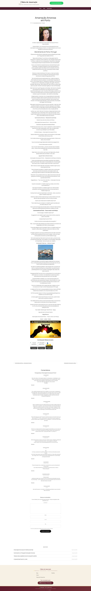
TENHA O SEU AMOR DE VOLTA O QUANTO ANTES (25, 556)
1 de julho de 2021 (45, 461)
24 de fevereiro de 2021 (46, 436)
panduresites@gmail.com (37, 22)
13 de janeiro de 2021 (46, 413)
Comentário (45, 502)
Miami (49, 319)
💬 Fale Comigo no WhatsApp (45, 582)
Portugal (43, 22)
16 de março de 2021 (46, 447)
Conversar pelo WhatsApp (56, 3)
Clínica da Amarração (29, 2)
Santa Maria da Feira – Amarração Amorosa (23, 363)
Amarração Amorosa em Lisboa (70, 363)
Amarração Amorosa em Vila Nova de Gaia (23, 549)
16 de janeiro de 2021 (46, 425)
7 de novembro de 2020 (46, 401)
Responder (32, 384)
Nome (45, 515)
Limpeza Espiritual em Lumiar (20, 559)
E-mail (45, 519)
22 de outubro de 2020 (46, 388)
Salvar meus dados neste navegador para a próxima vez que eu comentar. (42, 528)
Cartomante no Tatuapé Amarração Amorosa (24, 553)
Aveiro (41, 319)
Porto (54, 310)
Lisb (45, 319)
